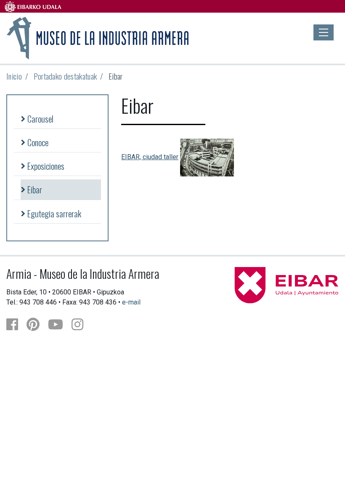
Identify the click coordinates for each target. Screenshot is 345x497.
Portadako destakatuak (65, 76)
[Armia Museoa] (98, 37)
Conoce (37, 142)
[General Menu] (323, 32)
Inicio (14, 76)
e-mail (131, 302)
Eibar (34, 189)
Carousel (40, 118)
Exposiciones (45, 165)
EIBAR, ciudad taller (149, 157)
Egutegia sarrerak (54, 213)
